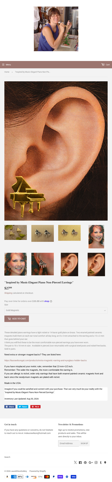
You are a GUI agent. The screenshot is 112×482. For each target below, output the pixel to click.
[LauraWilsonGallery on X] (75, 463)
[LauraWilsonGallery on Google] (91, 463)
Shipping (8, 293)
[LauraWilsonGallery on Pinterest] (85, 463)
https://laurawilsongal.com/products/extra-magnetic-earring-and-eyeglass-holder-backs (45, 360)
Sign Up (84, 443)
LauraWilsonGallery (19, 471)
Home (6, 72)
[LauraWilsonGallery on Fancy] (105, 463)
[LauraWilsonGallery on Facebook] (80, 463)
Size (6, 305)
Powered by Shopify (37, 471)
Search (7, 457)
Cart (107, 64)
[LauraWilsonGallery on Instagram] (96, 463)
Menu (8, 64)
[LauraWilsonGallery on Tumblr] (100, 463)
